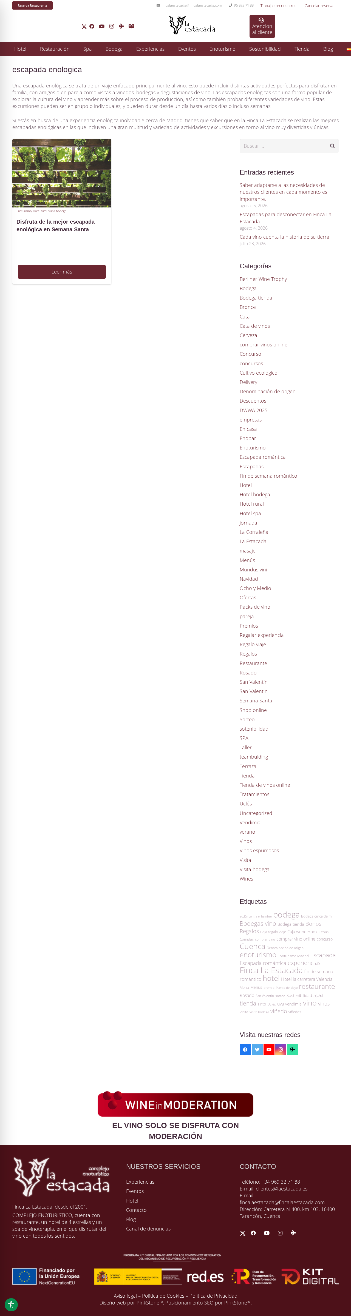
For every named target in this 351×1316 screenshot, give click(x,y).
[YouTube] (102, 26)
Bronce (248, 307)
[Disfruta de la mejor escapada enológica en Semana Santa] (61, 142)
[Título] (131, 26)
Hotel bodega (255, 494)
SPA (244, 738)
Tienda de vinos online (265, 785)
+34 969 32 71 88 (281, 1181)
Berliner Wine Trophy (263, 279)
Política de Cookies (163, 1295)
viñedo (278, 1011)
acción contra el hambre (256, 916)
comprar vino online (295, 939)
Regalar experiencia (262, 635)
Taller (246, 747)
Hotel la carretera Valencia (306, 979)
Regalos (248, 653)
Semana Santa (256, 700)
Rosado (248, 672)
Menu (244, 987)
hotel (271, 978)
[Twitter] (257, 1049)
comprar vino (265, 939)
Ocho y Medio (255, 588)
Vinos (246, 841)
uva (280, 1004)
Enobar (248, 438)
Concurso (250, 354)
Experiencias (140, 1181)
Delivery (248, 382)
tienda (248, 1003)
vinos (324, 1003)
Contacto (136, 1210)
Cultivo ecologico (259, 372)
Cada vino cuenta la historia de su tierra (284, 236)
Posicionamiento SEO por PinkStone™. (208, 1302)
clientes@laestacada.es (281, 1188)
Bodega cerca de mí (316, 916)
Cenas (324, 931)
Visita (245, 860)
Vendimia (250, 822)
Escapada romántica (263, 457)
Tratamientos (254, 794)
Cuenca (252, 946)
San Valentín (254, 682)
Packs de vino (255, 606)
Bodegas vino (258, 923)
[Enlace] (84, 26)
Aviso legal (125, 1295)
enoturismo (258, 954)
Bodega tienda (256, 297)
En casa (248, 429)
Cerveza (248, 335)
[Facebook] (92, 26)
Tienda (247, 775)
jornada (248, 522)
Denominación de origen (268, 391)
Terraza (248, 766)
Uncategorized (256, 813)
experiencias (304, 963)
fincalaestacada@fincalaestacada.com (282, 1202)
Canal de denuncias (148, 1228)
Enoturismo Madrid (293, 955)
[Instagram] (112, 26)
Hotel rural (40, 211)
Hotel (246, 485)
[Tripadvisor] (121, 26)
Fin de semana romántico (268, 475)
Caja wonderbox (302, 931)
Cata (245, 316)
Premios (249, 625)
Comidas (247, 939)
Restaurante (253, 663)
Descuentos (253, 400)
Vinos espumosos (259, 850)
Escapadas (252, 466)
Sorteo (247, 719)
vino (310, 1003)
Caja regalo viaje (273, 931)
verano (247, 831)
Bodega (248, 288)
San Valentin (254, 691)
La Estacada (253, 541)
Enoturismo (24, 211)
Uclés (246, 803)
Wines (246, 878)
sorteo (280, 995)
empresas (251, 419)
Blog (131, 1219)
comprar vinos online (263, 344)
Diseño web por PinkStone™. (132, 1302)
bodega (286, 914)
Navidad (249, 579)
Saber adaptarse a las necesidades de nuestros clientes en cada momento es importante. (283, 192)
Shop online (253, 710)
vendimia (293, 1004)
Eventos (135, 1191)
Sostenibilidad (299, 995)
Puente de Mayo (287, 988)
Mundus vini (253, 569)
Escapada (323, 955)
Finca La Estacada (271, 970)
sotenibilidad (254, 728)
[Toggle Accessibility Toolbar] (11, 1305)
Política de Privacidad (213, 1295)
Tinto (261, 1004)
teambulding (254, 756)
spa (318, 994)
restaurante (317, 986)
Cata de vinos (255, 326)
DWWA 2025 (253, 410)
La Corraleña (254, 532)
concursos (251, 363)
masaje (248, 550)
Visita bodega (57, 211)
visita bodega (259, 1012)
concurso (325, 939)
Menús (247, 560)
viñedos (294, 1011)
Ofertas (248, 597)
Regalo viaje (253, 644)
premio (269, 987)
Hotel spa (250, 513)
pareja (247, 616)
